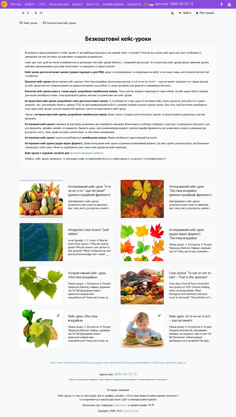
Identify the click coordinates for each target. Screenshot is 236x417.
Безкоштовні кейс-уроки (61, 23)
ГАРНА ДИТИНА (59, 4)
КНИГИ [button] (76, 4)
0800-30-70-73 (181, 4)
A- (28, 13)
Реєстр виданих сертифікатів (101, 362)
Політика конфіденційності (137, 362)
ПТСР (42, 4)
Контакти (76, 362)
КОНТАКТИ (134, 4)
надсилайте (121, 405)
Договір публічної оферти (170, 362)
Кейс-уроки (30, 23)
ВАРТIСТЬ (92, 4)
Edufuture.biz (131, 411)
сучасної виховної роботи (86, 153)
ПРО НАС (15, 4)
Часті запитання (59, 362)
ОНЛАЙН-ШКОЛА (113, 4)
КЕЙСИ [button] (29, 4)
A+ (41, 13)
